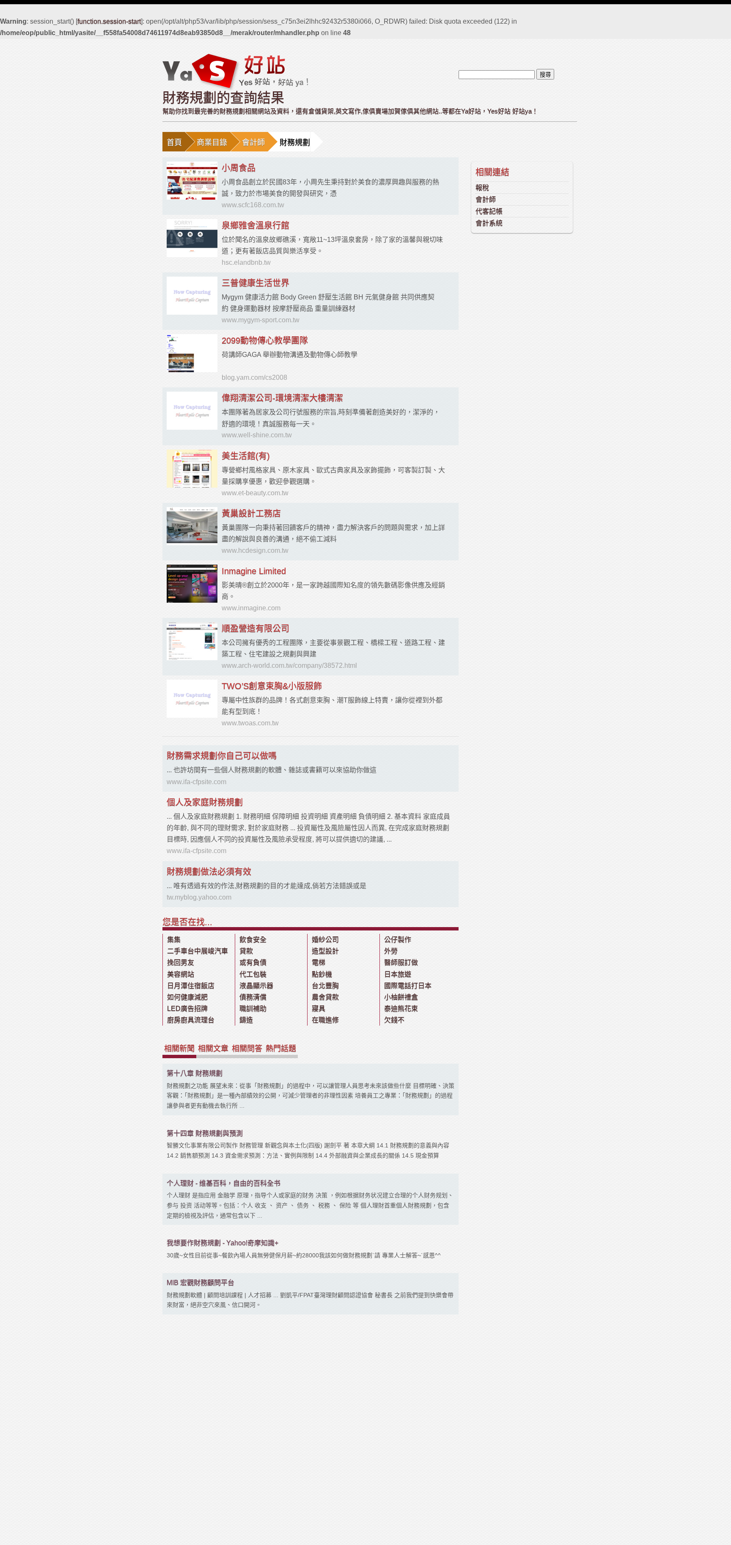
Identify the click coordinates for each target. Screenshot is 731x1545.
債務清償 (253, 997)
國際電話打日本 (407, 985)
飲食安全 (253, 939)
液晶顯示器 (256, 985)
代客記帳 (489, 211)
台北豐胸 (325, 985)
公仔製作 (397, 939)
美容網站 (180, 974)
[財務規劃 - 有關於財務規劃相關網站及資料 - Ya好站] (235, 71)
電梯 (318, 962)
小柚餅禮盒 (401, 997)
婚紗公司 (325, 939)
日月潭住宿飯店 (190, 985)
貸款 (246, 951)
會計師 (253, 142)
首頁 (174, 142)
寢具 (318, 1008)
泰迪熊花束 (401, 1008)
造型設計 (325, 951)
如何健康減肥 (187, 997)
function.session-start (109, 21)
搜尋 (545, 74)
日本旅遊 (397, 974)
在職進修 (325, 1020)
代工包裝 (253, 974)
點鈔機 (322, 974)
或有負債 (253, 962)
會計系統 (489, 223)
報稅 (482, 187)
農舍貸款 (325, 997)
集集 (174, 939)
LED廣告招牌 (187, 1008)
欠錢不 (394, 1020)
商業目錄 (212, 142)
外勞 (391, 951)
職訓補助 (253, 1008)
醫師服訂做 (401, 962)
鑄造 (246, 1020)
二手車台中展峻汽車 (197, 951)
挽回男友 (180, 962)
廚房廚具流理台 (190, 1020)
